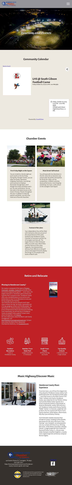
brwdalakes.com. (24, 324)
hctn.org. (18, 315)
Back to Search (6, 66)
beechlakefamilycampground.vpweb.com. (14, 320)
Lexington (11, 290)
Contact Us (53, 460)
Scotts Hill (18, 290)
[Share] (67, 69)
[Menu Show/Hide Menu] (68, 3)
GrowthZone (40, 119)
